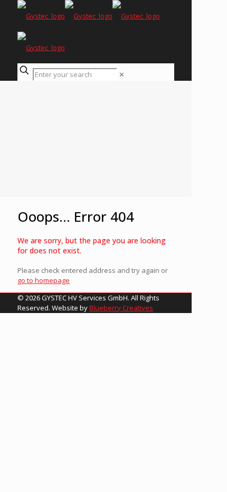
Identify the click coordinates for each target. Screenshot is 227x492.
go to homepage (43, 280)
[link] (122, 74)
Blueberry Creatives (121, 308)
